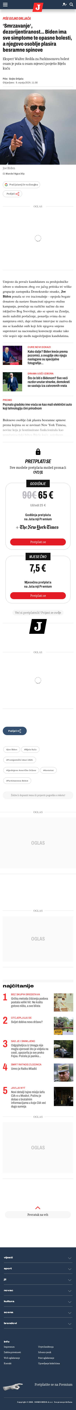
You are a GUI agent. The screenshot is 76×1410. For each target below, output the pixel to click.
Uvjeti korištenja (45, 1346)
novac (8, 1290)
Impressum (9, 1346)
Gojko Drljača (16, 78)
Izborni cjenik (44, 1352)
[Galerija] (38, 127)
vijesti (8, 1257)
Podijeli (11, 193)
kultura (9, 1301)
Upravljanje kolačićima (49, 1363)
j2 (5, 1279)
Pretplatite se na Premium (53, 1384)
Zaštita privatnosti (12, 1352)
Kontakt (7, 1363)
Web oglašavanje (12, 1358)
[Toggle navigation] (5, 4)
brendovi (10, 1323)
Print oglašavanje (46, 1358)
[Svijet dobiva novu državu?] (63, 1026)
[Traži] (71, 4)
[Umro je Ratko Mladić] (63, 1073)
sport (8, 1268)
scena (8, 1312)
